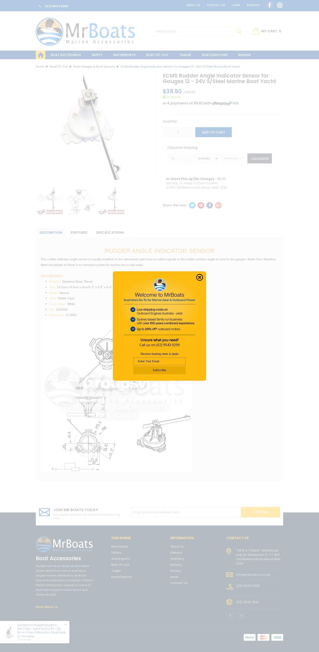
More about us (47, 607)
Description (50, 232)
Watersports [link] (120, 559)
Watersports (124, 55)
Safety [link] (116, 552)
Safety (97, 55)
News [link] (174, 577)
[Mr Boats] (85, 30)
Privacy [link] (175, 571)
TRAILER (185, 55)
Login (236, 5)
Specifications (110, 232)
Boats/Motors (214, 55)
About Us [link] (177, 547)
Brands (244, 55)
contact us (237, 538)
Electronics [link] (119, 547)
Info (235, 103)
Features (79, 232)
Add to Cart (213, 132)
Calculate (259, 158)
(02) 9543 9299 (56, 6)
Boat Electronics (66, 55)
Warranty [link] (177, 559)
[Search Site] (239, 31)
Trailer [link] (116, 571)
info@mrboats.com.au (253, 575)
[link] (269, 5)
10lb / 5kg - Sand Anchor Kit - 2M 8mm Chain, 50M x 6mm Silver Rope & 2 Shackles (41, 632)
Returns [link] (176, 565)
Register (253, 5)
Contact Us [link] (178, 583)
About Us (193, 5)
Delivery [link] (176, 552)
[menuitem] (192, 205)
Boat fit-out (157, 55)
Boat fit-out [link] (120, 565)
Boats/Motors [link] (121, 577)
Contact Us (216, 5)
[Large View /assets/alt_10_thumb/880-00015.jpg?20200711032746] (50, 200)
